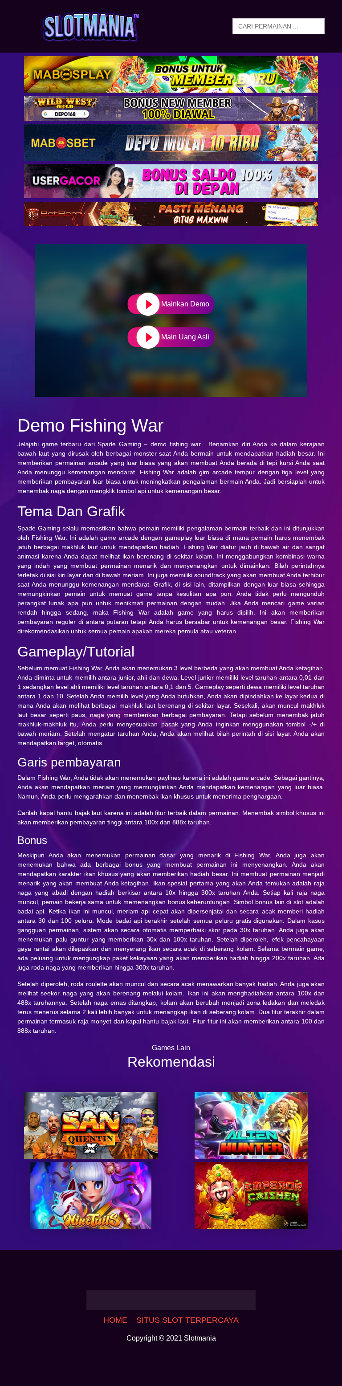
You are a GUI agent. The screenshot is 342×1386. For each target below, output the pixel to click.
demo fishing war (176, 444)
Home (115, 1320)
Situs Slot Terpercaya (187, 1320)
